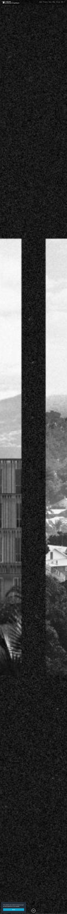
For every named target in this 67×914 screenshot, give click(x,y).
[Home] (10, 2)
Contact (58, 2)
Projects (45, 2)
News (40, 2)
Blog (54, 2)
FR (64, 1)
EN (62, 1)
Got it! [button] (13, 909)
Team (50, 2)
